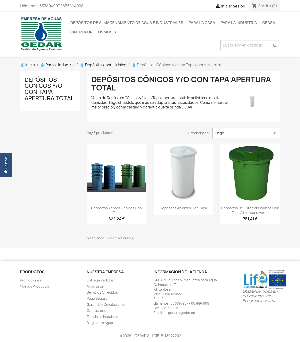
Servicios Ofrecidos (102, 292)
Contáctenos (97, 310)
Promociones (30, 280)
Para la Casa (202, 22)
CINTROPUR (81, 32)
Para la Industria (239, 22)
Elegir (246, 133)
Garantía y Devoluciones (106, 304)
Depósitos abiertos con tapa (183, 208)
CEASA (268, 22)
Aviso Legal (95, 286)
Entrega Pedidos (100, 280)
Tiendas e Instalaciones (105, 316)
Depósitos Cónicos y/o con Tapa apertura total (49, 89)
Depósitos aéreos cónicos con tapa (116, 210)
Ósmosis (107, 32)
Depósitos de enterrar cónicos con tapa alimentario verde (250, 210)
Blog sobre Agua (100, 322)
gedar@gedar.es (181, 312)
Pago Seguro (97, 298)
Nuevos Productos (35, 286)
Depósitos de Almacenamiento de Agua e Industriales (126, 22)
